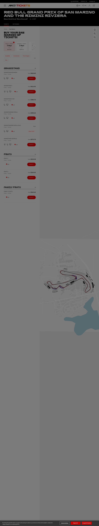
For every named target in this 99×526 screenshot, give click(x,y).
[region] (49, 523)
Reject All (75, 523)
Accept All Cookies (86, 523)
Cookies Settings (64, 523)
